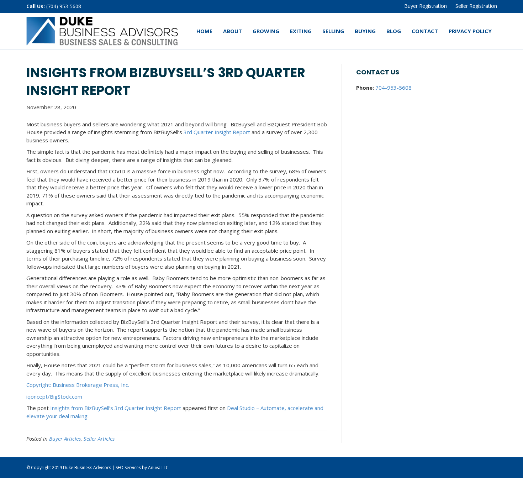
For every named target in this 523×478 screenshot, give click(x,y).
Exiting (301, 31)
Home (204, 31)
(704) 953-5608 (63, 6)
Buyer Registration (425, 5)
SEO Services (128, 467)
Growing (266, 31)
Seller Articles (99, 438)
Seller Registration (476, 5)
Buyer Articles (65, 438)
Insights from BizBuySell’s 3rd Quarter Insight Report (115, 407)
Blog (393, 31)
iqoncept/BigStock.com (54, 396)
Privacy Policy (470, 31)
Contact (425, 31)
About (232, 31)
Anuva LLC (158, 467)
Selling (333, 31)
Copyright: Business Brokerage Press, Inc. (77, 384)
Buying (365, 31)
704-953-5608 (393, 87)
